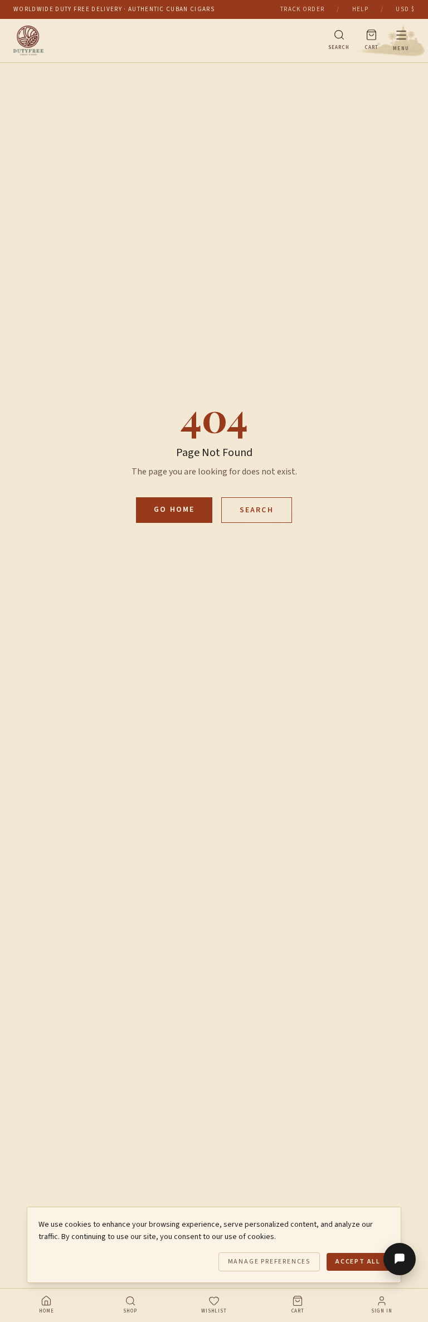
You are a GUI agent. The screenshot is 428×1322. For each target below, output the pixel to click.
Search (257, 510)
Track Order (302, 9)
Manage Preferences (269, 1261)
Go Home (174, 509)
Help (360, 9)
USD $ (405, 9)
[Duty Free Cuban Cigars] (163, 41)
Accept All (358, 1261)
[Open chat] (399, 1259)
